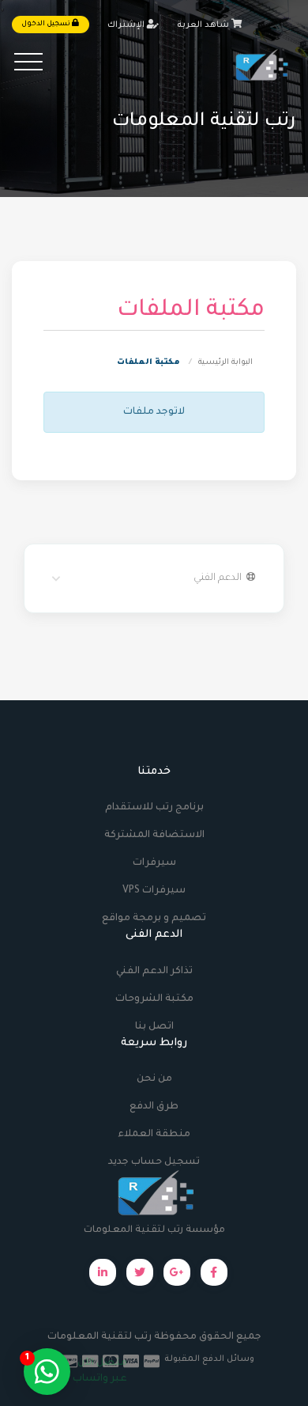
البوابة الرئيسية (225, 362)
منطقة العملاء (154, 1134)
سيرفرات (154, 863)
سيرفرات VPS (154, 890)
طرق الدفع (154, 1106)
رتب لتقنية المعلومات (99, 1337)
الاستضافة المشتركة (154, 835)
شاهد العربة (204, 25)
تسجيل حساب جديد (154, 1162)
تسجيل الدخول (46, 24)
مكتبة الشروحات (154, 999)
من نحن (154, 1079)
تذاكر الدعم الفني (154, 971)
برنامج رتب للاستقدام (154, 807)
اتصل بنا (154, 1027)
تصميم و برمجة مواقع (154, 918)
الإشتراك (127, 25)
